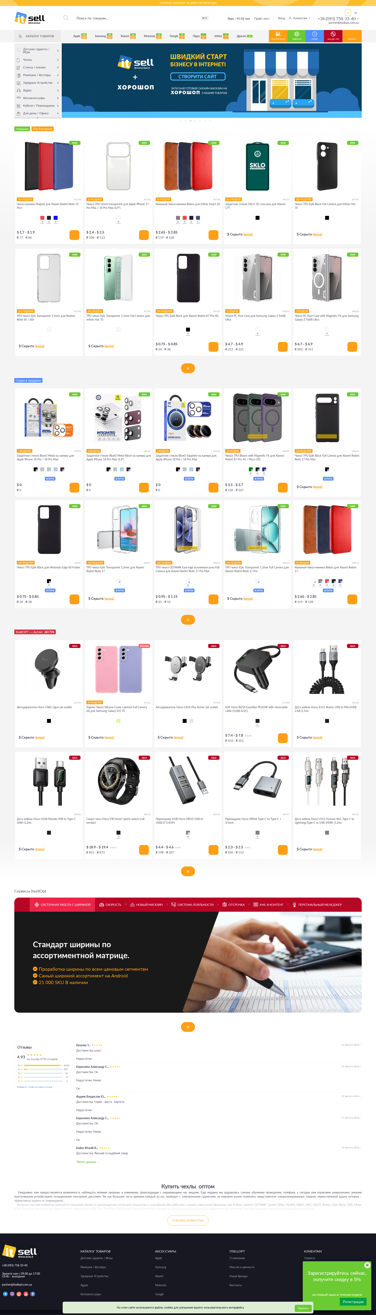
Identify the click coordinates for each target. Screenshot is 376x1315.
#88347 (77, 563)
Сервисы (309, 1258)
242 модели (95, 311)
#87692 (216, 311)
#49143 (77, 703)
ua (355, 12)
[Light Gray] (327, 833)
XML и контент (271, 904)
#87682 (147, 199)
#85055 (355, 814)
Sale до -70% (333, 39)
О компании (237, 1258)
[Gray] (178, 218)
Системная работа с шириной (65, 904)
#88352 (147, 563)
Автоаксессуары (34, 98)
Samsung (103, 36)
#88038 (355, 311)
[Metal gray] (188, 833)
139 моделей (164, 311)
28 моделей (95, 702)
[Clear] (118, 218)
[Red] (42, 218)
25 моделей (95, 199)
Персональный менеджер (320, 904)
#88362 (286, 563)
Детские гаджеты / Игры (36, 50)
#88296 (216, 451)
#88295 (147, 451)
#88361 (216, 563)
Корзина (352, 39)
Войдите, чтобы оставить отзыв (34, 1086)
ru (348, 12)
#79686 (286, 703)
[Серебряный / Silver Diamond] (42, 469)
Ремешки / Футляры (37, 75)
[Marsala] (314, 581)
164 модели (233, 199)
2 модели (232, 311)
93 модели (163, 199)
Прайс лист (262, 18)
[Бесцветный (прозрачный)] (49, 330)
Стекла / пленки (34, 67)
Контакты (236, 1285)
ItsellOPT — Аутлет (35, 632)
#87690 (77, 311)
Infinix (220, 36)
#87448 (77, 199)
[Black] (49, 218)
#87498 (216, 199)
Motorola (152, 36)
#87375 (286, 199)
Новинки (296, 39)
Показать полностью (188, 1220)
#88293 (77, 451)
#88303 (286, 451)
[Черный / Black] (36, 469)
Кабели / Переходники (39, 105)
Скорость (113, 904)
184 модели (164, 562)
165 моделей (25, 311)
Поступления (278, 39)
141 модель (25, 199)
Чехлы (27, 59)
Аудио (27, 90)
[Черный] (257, 218)
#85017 (286, 814)
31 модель (233, 451)
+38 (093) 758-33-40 (337, 18)
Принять (303, 1308)
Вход (281, 18)
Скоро (315, 39)
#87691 (355, 199)
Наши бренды (239, 1276)
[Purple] (264, 469)
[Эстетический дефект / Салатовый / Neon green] (118, 721)
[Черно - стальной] (191, 721)
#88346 (355, 451)
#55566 (147, 703)
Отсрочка (237, 904)
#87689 (147, 311)
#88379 (355, 563)
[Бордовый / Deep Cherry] (62, 469)
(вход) (248, 234)
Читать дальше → (88, 1161)
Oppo (199, 36)
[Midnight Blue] (198, 218)
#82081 (355, 703)
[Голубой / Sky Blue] (56, 469)
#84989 (216, 814)
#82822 (77, 814)
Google (176, 36)
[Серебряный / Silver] (49, 469)
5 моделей (24, 451)
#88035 (286, 311)
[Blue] (56, 218)
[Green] (251, 469)
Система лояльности (195, 904)
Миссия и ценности (242, 1267)
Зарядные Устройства (37, 82)
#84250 (147, 814)
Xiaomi (128, 36)
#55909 (216, 703)
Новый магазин (149, 904)
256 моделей (303, 199)
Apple (79, 36)
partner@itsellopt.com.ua (344, 22)
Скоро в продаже (28, 380)
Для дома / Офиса (35, 113)
